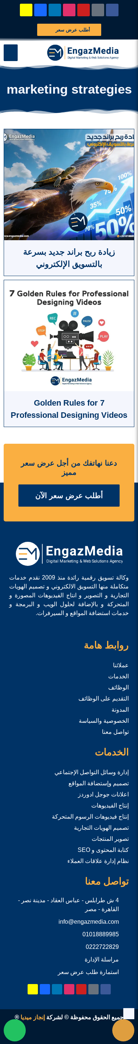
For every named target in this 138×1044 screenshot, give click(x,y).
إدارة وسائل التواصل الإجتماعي (91, 772)
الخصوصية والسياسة (104, 721)
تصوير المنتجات (110, 839)
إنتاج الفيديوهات (110, 805)
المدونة (120, 709)
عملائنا (121, 665)
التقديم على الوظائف (103, 698)
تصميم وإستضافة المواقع (98, 783)
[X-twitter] (98, 10)
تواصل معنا (115, 732)
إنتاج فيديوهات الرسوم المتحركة (90, 816)
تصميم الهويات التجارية (101, 828)
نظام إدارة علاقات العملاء (98, 861)
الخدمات (118, 676)
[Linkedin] (55, 10)
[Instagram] (69, 10)
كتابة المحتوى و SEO (103, 850)
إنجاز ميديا (33, 1017)
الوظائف (118, 687)
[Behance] (40, 10)
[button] (11, 52)
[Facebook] (112, 10)
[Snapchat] (26, 10)
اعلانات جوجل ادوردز (103, 794)
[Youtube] (83, 10)
